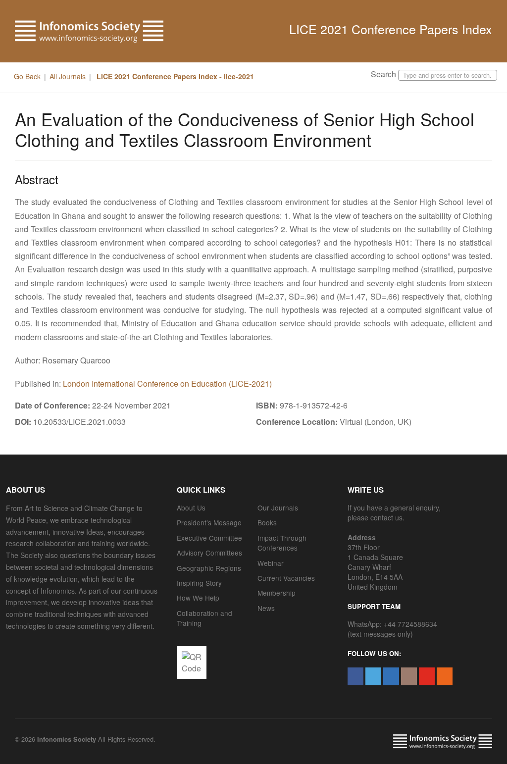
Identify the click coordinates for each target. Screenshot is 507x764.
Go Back (27, 76)
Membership (276, 593)
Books (267, 522)
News (266, 608)
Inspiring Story (199, 583)
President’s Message (209, 522)
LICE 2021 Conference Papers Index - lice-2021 (174, 76)
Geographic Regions (209, 568)
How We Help (198, 598)
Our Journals (277, 507)
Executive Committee (209, 538)
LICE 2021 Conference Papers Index (390, 29)
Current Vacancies (286, 578)
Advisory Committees (209, 553)
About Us (191, 507)
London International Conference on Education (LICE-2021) (167, 383)
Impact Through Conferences (281, 543)
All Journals (68, 76)
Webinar (270, 563)
